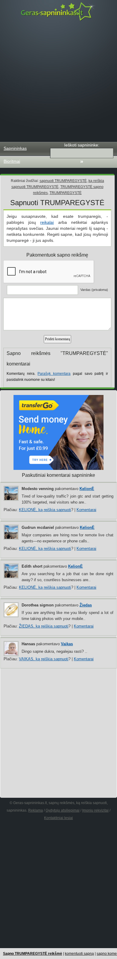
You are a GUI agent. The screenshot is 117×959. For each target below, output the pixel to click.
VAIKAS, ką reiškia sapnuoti (43, 659)
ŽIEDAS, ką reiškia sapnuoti (43, 626)
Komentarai (86, 509)
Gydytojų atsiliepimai (63, 810)
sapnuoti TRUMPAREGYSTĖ (63, 181)
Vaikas (67, 644)
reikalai (47, 222)
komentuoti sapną (79, 953)
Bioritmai (12, 161)
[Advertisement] (58, 81)
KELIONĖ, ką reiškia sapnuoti (45, 509)
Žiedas (86, 605)
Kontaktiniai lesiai (58, 818)
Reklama (35, 810)
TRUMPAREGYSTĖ (66, 193)
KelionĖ (87, 488)
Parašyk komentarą (54, 374)
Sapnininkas (15, 148)
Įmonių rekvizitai (95, 810)
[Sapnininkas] (58, 11)
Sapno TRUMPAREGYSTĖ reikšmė (32, 953)
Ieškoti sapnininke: (81, 145)
